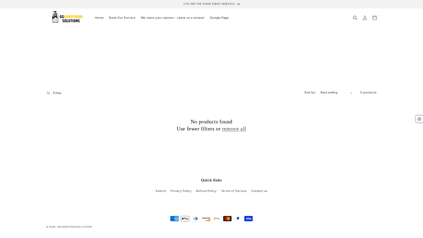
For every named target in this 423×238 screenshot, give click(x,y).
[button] (355, 18)
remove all (234, 129)
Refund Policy (206, 191)
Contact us (259, 191)
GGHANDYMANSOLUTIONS (74, 226)
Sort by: (310, 92)
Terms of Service (234, 191)
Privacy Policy (181, 191)
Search (161, 191)
